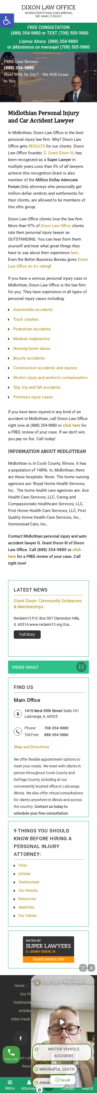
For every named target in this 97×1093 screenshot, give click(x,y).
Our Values (27, 915)
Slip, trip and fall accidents (37, 387)
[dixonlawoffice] (48, 11)
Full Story (27, 634)
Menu (10, 1088)
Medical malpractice (31, 338)
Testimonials (28, 882)
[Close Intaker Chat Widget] (91, 968)
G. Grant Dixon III (58, 153)
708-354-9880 (56, 728)
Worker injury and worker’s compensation (50, 377)
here (74, 252)
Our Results (28, 890)
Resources (27, 899)
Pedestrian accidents (32, 329)
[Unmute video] (62, 1022)
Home (20, 986)
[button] (7, 20)
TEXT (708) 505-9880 (67, 33)
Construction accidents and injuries (45, 368)
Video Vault (25, 667)
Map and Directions (31, 746)
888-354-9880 (56, 735)
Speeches (26, 907)
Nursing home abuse (31, 348)
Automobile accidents (33, 309)
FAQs (22, 865)
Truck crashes (26, 319)
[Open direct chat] (83, 968)
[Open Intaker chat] (39, 1090)
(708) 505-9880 (75, 47)
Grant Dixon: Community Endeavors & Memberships (48, 603)
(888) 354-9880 (26, 33)
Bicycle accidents (29, 358)
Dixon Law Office (56, 225)
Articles (24, 874)
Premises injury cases (33, 397)
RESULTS (37, 146)
